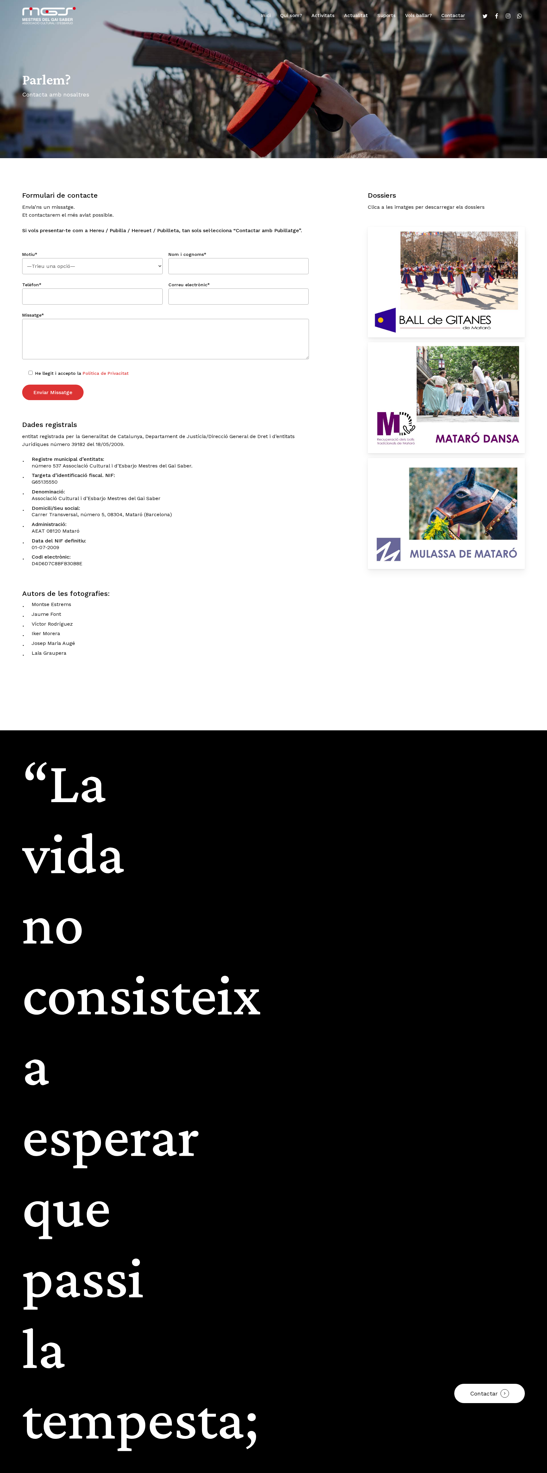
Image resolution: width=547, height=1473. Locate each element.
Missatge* (33, 315)
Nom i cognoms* (187, 254)
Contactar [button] (484, 1393)
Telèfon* (31, 284)
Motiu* (29, 254)
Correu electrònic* (189, 284)
